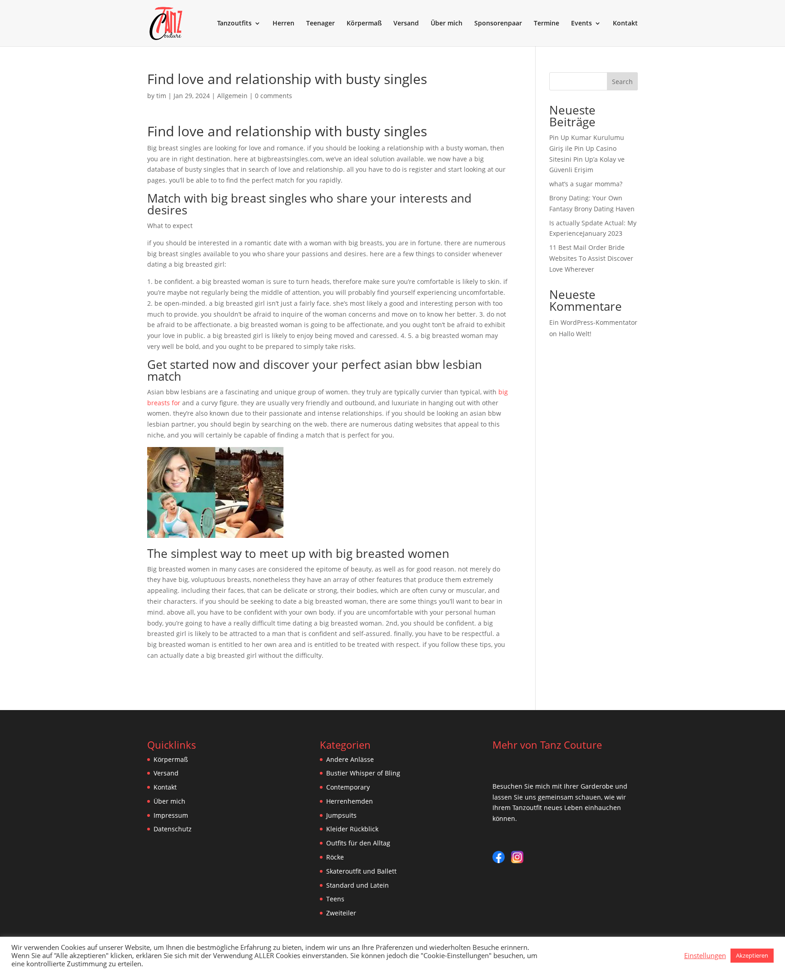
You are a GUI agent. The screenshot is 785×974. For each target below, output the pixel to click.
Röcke (335, 857)
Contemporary (348, 787)
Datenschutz (173, 829)
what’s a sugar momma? (585, 183)
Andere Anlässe (350, 759)
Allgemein (232, 95)
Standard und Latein (357, 885)
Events (581, 23)
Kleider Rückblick (352, 829)
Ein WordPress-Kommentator (593, 322)
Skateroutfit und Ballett (361, 871)
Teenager (320, 23)
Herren (283, 23)
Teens (335, 898)
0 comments (273, 95)
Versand (406, 23)
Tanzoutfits (234, 23)
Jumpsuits (341, 815)
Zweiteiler (341, 913)
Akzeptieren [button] (752, 955)
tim (161, 95)
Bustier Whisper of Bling (363, 773)
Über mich (446, 23)
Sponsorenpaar (498, 23)
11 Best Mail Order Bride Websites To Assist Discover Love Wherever (591, 258)
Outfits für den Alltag (358, 843)
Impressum (171, 815)
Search (622, 81)
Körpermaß (364, 23)
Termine (546, 23)
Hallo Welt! (575, 333)
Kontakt (625, 23)
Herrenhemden (349, 801)
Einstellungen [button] (705, 955)
